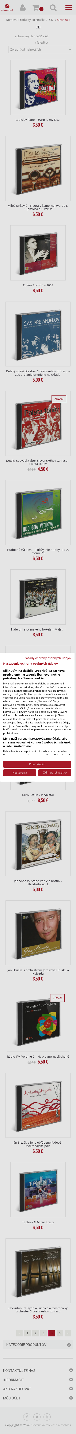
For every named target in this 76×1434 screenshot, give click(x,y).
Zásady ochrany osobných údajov (47, 658)
